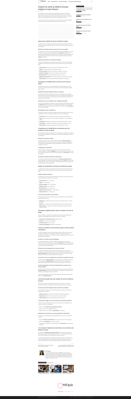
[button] (91, 1)
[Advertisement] (56, 31)
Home (49, 1)
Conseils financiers (63, 1)
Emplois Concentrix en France (67, 373)
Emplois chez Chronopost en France (55, 373)
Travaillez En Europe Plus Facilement (43, 373)
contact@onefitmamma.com (68, 391)
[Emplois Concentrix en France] (68, 368)
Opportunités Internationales (74, 1)
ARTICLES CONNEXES (42, 362)
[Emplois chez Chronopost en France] (56, 368)
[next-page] (40, 375)
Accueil (39, 4)
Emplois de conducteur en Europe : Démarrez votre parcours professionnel (45, 346)
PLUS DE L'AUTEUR (50, 362)
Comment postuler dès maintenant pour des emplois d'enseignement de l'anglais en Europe (66, 346)
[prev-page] (38, 375)
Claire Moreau (48, 351)
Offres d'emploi (54, 1)
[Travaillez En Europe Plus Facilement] (43, 368)
